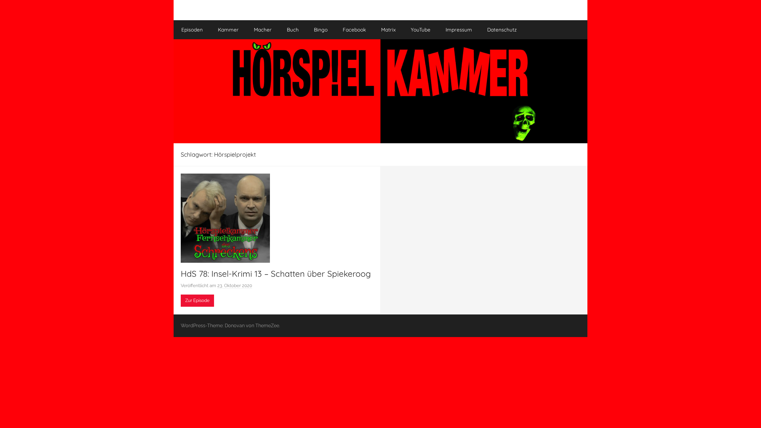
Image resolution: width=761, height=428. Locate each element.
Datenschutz (502, 29)
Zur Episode (197, 300)
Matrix (388, 29)
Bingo (321, 29)
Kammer (228, 29)
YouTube (420, 29)
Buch (293, 29)
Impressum (459, 29)
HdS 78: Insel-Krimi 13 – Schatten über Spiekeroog (276, 273)
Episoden (192, 29)
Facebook (354, 29)
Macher (263, 29)
